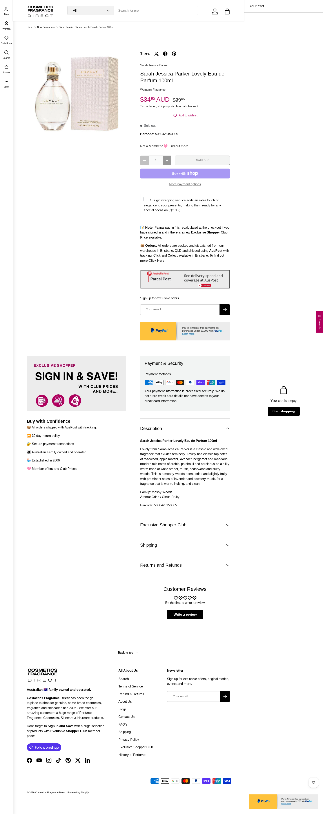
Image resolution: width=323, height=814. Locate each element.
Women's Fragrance (152, 89)
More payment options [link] (185, 184)
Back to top (126, 652)
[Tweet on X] (156, 53)
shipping (163, 106)
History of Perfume (131, 755)
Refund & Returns (131, 694)
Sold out (202, 160)
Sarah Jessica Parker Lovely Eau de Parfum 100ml (86, 27)
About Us (125, 701)
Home (30, 27)
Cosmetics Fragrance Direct (50, 792)
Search (123, 679)
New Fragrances (46, 27)
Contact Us (126, 716)
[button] (227, 11)
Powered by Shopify (78, 792)
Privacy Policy (128, 739)
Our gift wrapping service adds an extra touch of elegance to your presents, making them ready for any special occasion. (182, 205)
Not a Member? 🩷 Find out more (164, 146)
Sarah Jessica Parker (154, 65)
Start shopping (283, 411)
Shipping (124, 732)
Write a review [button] (185, 614)
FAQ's (122, 724)
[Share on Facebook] (165, 53)
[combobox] (133, 10)
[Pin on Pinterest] (174, 53)
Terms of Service (130, 686)
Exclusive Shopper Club (135, 747)
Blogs (122, 709)
